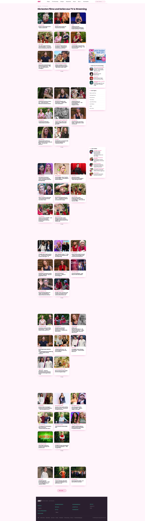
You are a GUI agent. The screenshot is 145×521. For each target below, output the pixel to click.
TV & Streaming (55, 1)
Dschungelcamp (93, 95)
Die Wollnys (92, 104)
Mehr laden (62, 490)
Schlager (62, 1)
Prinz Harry (92, 108)
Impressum (53, 517)
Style (79, 1)
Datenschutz (48, 517)
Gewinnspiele (85, 1)
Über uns (71, 517)
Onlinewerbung (66, 517)
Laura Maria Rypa (93, 101)
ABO (38, 517)
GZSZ (91, 106)
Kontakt (57, 517)
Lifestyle (75, 507)
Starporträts (68, 1)
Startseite (39, 6)
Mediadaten (61, 517)
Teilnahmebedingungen (78, 517)
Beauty (57, 512)
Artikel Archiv (42, 517)
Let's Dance (92, 99)
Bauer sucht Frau (93, 93)
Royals (74, 1)
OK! (39, 1)
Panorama (75, 509)
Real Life (39, 508)
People (48, 1)
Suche (91, 508)
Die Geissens (92, 97)
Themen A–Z (92, 506)
